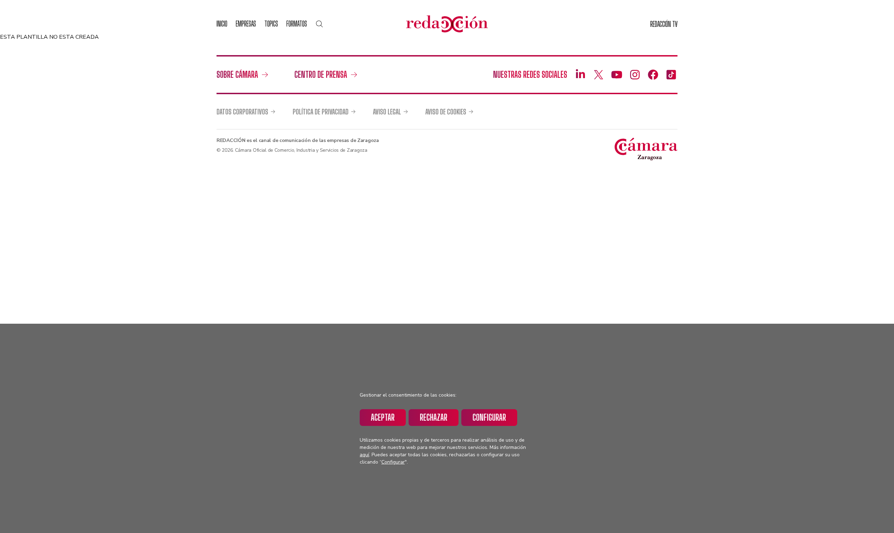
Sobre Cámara (237, 74)
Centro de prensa (320, 74)
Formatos (296, 23)
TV (663, 24)
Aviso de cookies (445, 111)
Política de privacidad (321, 111)
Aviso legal (387, 111)
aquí (364, 454)
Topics (271, 23)
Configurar (489, 417)
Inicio (222, 23)
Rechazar (433, 417)
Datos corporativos (242, 111)
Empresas (246, 23)
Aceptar (383, 417)
